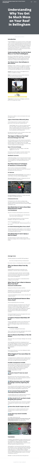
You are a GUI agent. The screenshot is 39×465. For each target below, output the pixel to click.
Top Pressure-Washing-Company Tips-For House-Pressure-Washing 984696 (14, 2)
